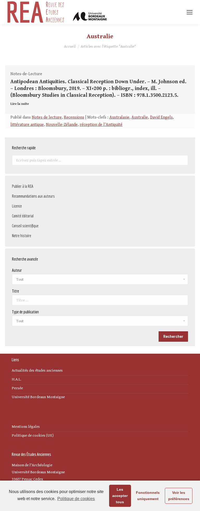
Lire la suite (19, 104)
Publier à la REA (22, 186)
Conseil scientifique (25, 225)
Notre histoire (21, 235)
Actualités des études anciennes (37, 370)
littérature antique (27, 124)
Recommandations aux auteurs (33, 196)
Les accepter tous (120, 495)
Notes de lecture (47, 117)
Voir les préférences (178, 495)
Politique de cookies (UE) (33, 435)
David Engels (161, 117)
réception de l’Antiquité (101, 124)
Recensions (74, 117)
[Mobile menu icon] (189, 12)
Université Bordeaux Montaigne (38, 397)
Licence (17, 206)
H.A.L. (16, 379)
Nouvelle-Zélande (62, 124)
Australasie (119, 117)
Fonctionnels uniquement (148, 495)
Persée (17, 388)
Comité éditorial (23, 216)
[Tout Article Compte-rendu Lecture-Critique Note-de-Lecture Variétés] (100, 322)
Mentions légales (26, 426)
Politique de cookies (76, 498)
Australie (140, 117)
